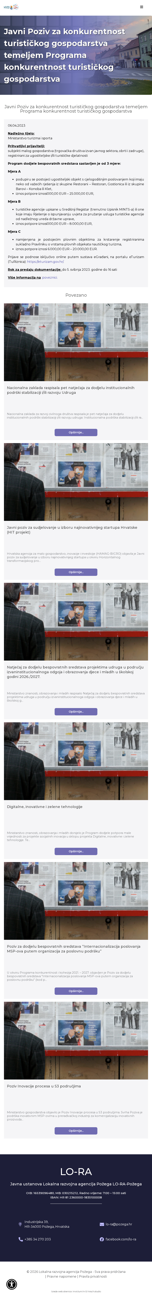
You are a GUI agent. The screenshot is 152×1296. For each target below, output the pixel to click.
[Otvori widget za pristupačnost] (11, 1284)
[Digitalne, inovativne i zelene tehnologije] (76, 761)
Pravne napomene (61, 1276)
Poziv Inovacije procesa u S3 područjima (44, 1086)
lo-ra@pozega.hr (119, 1224)
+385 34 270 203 (38, 1239)
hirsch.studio (94, 1291)
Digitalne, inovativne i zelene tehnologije (45, 807)
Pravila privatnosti (93, 1276)
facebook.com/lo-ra (121, 1239)
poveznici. (50, 277)
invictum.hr (79, 1291)
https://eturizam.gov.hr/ (45, 262)
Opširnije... (76, 432)
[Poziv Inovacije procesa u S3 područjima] (76, 1041)
